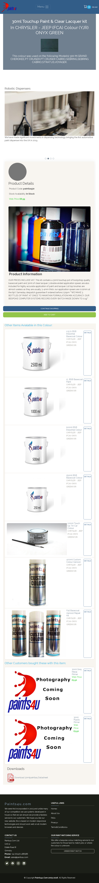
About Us (55, 813)
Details (87, 333)
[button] (45, 158)
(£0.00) (92, 7)
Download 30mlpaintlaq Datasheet (31, 777)
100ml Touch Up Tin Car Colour (74, 525)
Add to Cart (49, 315)
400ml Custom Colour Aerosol (73, 560)
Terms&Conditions (59, 827)
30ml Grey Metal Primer (77, 671)
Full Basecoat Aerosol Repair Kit (73, 613)
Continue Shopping (50, 309)
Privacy (54, 823)
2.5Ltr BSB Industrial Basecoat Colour (74, 333)
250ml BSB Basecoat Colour (74, 476)
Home (53, 809)
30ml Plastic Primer (77, 719)
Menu (41, 6)
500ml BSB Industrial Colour (74, 428)
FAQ (53, 818)
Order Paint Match (73, 851)
